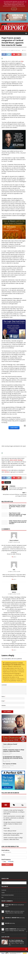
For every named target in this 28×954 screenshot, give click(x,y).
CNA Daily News (16, 50)
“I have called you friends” (10, 744)
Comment (4, 685)
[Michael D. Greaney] (3, 918)
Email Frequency (6, 859)
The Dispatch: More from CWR (14, 739)
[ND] (3, 924)
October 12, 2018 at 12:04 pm (14, 571)
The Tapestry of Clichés (9, 763)
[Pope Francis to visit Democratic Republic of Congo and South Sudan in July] (5, 514)
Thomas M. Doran (7, 745)
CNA (22, 61)
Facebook (4, 890)
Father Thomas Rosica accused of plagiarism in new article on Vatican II (17, 522)
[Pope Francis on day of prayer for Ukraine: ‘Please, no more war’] (5, 506)
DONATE (14, 8)
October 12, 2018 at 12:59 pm (14, 593)
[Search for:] (14, 882)
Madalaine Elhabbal (8, 752)
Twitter (3, 892)
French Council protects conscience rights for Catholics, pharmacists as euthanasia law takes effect (14, 817)
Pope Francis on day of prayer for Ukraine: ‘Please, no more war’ (17, 506)
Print (24, 50)
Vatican (8, 482)
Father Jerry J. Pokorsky (9, 765)
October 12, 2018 (7, 50)
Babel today (7, 828)
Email (3, 701)
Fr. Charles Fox (7, 759)
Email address (5, 850)
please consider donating (16, 460)
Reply (14, 557)
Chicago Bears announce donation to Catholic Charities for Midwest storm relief (13, 823)
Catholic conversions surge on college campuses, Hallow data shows (13, 750)
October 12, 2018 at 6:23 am (14, 542)
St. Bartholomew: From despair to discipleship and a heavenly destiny (13, 757)
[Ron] (3, 912)
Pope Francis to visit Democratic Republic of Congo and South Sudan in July (17, 514)
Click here (4, 470)
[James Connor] (3, 929)
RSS (2, 897)
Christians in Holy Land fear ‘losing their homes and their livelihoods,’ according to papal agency (14, 811)
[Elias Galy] (3, 905)
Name (3, 696)
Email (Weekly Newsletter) (8, 895)
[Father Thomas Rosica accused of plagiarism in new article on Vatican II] (5, 522)
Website (4, 705)
